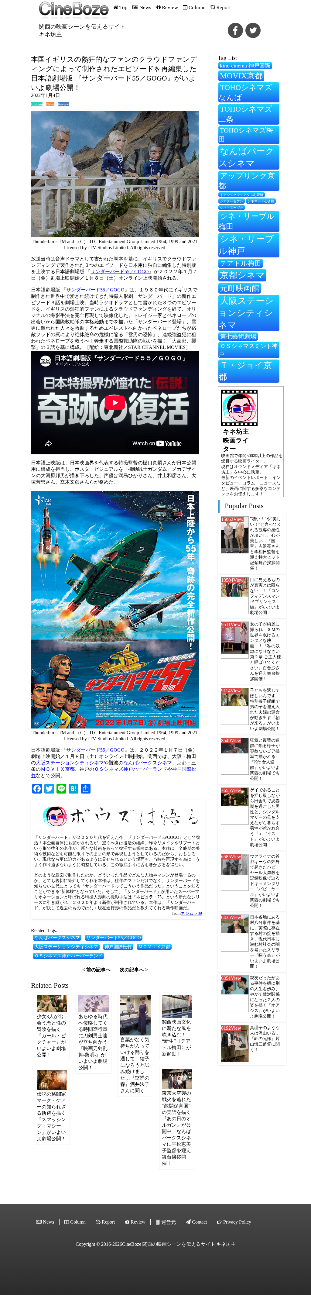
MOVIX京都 (241, 75)
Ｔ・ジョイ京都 (245, 370)
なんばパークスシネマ (147, 762)
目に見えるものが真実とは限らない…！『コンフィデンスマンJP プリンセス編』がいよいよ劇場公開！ (265, 596)
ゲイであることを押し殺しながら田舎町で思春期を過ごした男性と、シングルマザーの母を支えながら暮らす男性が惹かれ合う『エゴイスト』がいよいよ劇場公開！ (265, 817)
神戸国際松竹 (118, 946)
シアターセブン (231, 201)
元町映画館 (239, 288)
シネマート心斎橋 (261, 201)
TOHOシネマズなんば (245, 92)
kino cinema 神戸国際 (245, 66)
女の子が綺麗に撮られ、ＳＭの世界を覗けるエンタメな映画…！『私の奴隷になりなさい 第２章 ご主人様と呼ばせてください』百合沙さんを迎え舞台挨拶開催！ (265, 651)
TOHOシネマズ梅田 (245, 134)
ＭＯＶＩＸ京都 (58, 769)
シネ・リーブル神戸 (246, 245)
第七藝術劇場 (238, 336)
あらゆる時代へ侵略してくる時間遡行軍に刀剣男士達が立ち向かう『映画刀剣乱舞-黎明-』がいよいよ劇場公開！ (93, 1042)
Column (37, 104)
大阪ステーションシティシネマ (70, 762)
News (50, 104)
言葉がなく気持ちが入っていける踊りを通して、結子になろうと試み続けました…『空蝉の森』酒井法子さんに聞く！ (134, 1065)
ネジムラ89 (191, 913)
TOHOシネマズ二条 (245, 114)
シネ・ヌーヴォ (231, 207)
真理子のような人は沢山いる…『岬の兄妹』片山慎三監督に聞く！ (265, 1038)
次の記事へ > (134, 969)
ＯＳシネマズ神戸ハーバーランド (130, 769)
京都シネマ (242, 275)
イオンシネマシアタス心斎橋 (241, 195)
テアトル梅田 (240, 263)
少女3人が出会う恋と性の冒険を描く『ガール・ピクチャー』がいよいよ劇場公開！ (51, 1035)
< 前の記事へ (96, 969)
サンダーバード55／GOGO (120, 271)
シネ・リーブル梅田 (246, 221)
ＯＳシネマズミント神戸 (248, 350)
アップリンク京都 (246, 181)
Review (63, 104)
